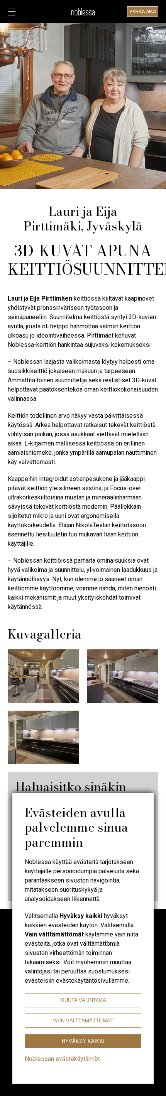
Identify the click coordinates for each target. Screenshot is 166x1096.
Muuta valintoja (83, 1000)
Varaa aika (142, 11)
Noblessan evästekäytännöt (62, 1058)
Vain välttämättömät (83, 1021)
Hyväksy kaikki (83, 1041)
